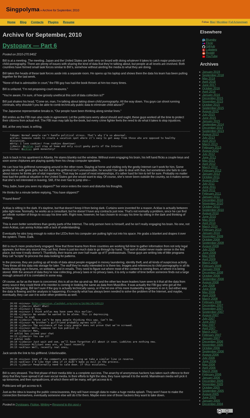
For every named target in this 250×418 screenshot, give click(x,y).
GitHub (210, 46)
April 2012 (209, 164)
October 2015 (211, 104)
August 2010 (210, 213)
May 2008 (208, 292)
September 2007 (213, 312)
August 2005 (210, 394)
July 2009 (208, 249)
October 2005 (211, 387)
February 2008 (211, 302)
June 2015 (209, 117)
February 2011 (211, 193)
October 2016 (211, 88)
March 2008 (210, 298)
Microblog (222, 22)
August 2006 (210, 354)
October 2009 (211, 239)
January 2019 (211, 71)
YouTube (212, 56)
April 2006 (209, 367)
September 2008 (213, 279)
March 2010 (210, 226)
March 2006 (210, 371)
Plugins (53, 22)
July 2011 (208, 183)
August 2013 (210, 134)
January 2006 (211, 377)
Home (11, 22)
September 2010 (213, 210)
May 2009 (208, 256)
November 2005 (212, 384)
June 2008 (209, 288)
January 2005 (211, 400)
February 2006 (211, 374)
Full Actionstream (238, 22)
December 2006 (212, 341)
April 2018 (209, 81)
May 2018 (208, 78)
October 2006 (211, 348)
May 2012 (208, 160)
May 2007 (208, 325)
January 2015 (211, 121)
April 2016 (209, 91)
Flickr (209, 43)
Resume (68, 22)
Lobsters (211, 49)
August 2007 (210, 315)
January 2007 (211, 338)
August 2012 (210, 150)
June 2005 (209, 397)
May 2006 (208, 364)
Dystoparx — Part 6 (30, 45)
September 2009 (213, 242)
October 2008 (211, 275)
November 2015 (212, 101)
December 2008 (212, 272)
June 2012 (209, 157)
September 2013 (213, 131)
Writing (45, 404)
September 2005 (213, 390)
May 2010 (208, 219)
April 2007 (209, 328)
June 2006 (209, 361)
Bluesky (211, 39)
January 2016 (211, 94)
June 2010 (209, 216)
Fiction (34, 404)
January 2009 (211, 269)
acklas (29, 146)
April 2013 (209, 140)
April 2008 (209, 295)
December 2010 (212, 200)
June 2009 (209, 252)
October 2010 (211, 206)
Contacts (37, 22)
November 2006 (212, 344)
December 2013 (212, 127)
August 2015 (210, 111)
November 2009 (212, 236)
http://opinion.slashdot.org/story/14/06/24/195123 (68, 303)
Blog (212, 22)
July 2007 (208, 318)
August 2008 (210, 282)
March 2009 (210, 262)
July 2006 (208, 358)
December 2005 (212, 381)
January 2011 (211, 196)
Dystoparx (22, 404)
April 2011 (208, 190)
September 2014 (213, 124)
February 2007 (211, 335)
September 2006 (213, 351)
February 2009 (211, 265)
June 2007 (209, 321)
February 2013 (211, 147)
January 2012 (211, 173)
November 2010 (212, 203)
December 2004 (212, 404)
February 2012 (211, 170)
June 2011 (209, 187)
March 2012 (210, 167)
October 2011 (211, 177)
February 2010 (211, 229)
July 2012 (208, 154)
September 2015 (213, 108)
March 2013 (210, 144)
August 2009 (210, 246)
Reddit (210, 52)
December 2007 (212, 305)
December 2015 (212, 98)
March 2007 (210, 331)
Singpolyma (23, 9)
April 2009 (209, 259)
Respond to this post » (66, 404)
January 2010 (211, 233)
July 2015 (208, 114)
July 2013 (208, 137)
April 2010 (209, 223)
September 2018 (213, 75)
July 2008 (208, 285)
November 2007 (212, 308)
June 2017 (209, 85)
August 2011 (210, 180)
